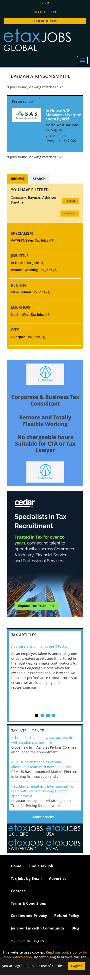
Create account (45, 12)
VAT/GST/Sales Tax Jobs (32, 240)
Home (16, 865)
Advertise (57, 878)
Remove (71, 201)
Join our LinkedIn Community (37, 928)
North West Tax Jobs (30, 314)
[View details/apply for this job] (26, 114)
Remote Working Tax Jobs (34, 270)
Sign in (45, 3)
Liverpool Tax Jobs (28, 337)
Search (39, 178)
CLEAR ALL (70, 213)
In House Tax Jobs (27, 262)
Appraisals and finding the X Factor (39, 646)
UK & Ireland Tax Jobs (30, 292)
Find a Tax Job (41, 865)
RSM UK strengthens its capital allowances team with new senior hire (41, 764)
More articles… (45, 817)
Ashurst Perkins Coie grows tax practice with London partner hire (43, 740)
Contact (18, 890)
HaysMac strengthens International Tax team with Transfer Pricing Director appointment (42, 791)
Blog (75, 928)
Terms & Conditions (28, 903)
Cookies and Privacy (29, 915)
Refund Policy (66, 915)
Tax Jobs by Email (26, 878)
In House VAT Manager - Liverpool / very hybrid (64, 115)
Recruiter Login (45, 21)
